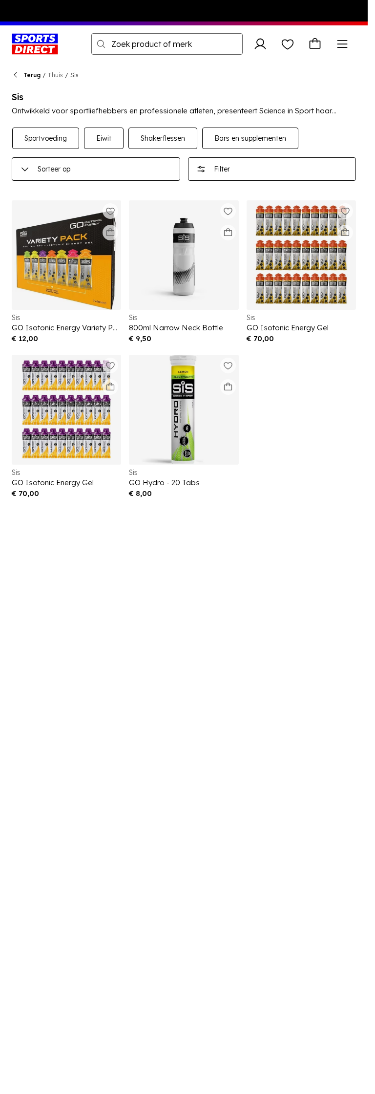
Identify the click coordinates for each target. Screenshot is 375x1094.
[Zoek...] (101, 44)
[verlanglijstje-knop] (287, 44)
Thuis (55, 75)
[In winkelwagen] (110, 232)
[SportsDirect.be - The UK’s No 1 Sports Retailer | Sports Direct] (35, 44)
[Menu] (342, 44)
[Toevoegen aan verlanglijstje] (110, 211)
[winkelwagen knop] (315, 44)
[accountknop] (260, 44)
